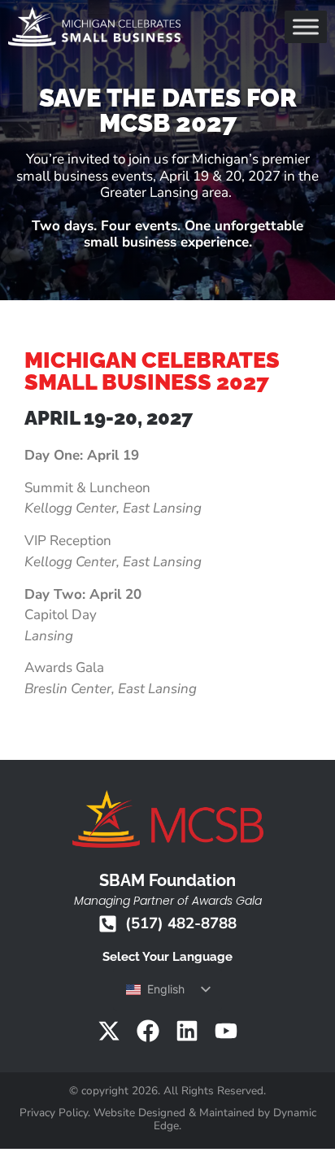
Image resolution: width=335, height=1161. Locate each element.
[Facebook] (148, 1030)
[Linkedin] (187, 1030)
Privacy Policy (54, 1112)
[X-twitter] (109, 1030)
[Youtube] (226, 1030)
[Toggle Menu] (306, 26)
